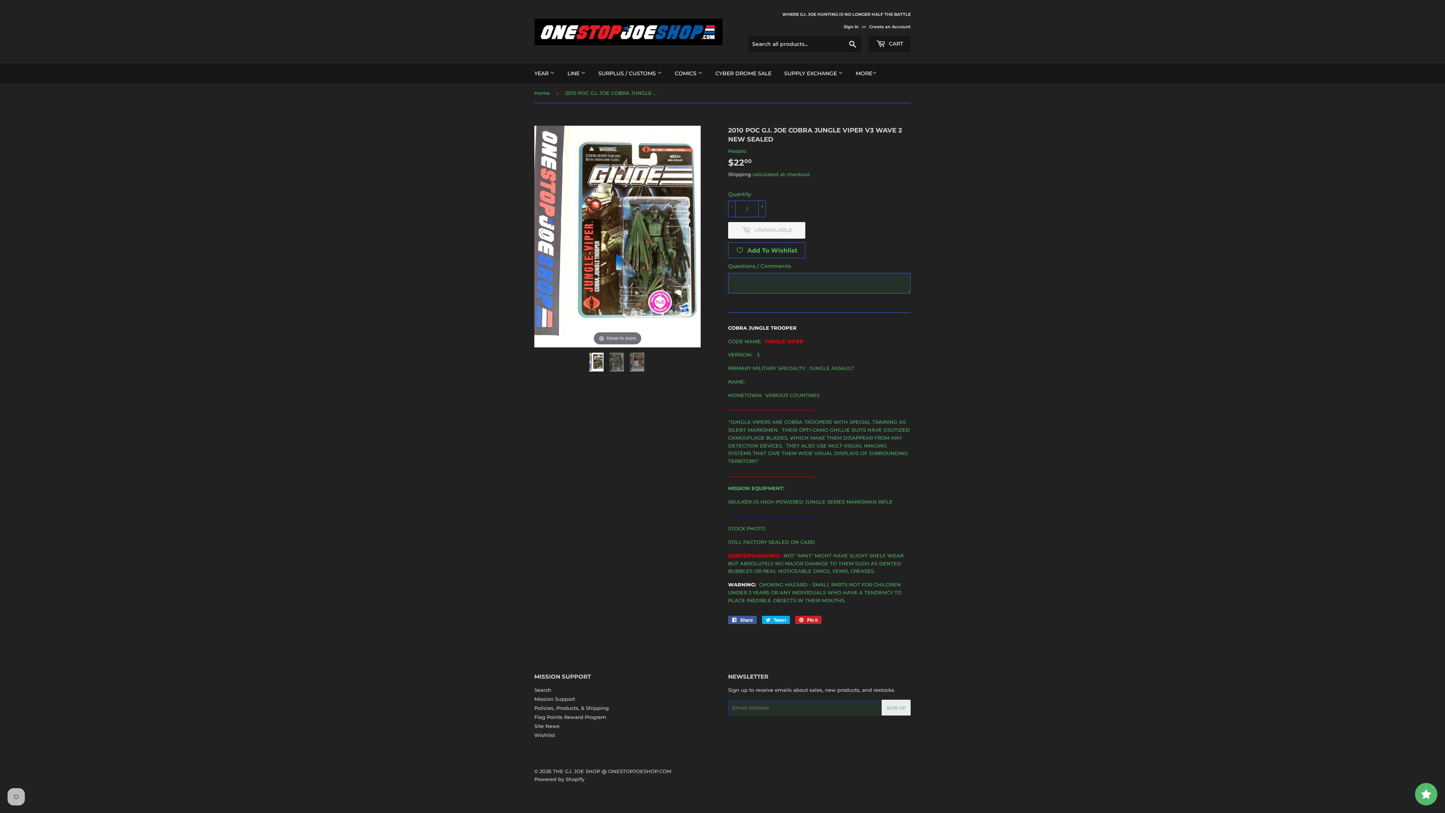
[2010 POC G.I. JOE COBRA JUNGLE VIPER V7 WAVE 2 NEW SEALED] (597, 362)
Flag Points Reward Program (570, 717)
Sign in (851, 26)
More (864, 73)
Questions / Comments (759, 266)
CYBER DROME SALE (743, 73)
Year (542, 73)
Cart (895, 43)
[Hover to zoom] (617, 236)
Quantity (739, 194)
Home (542, 93)
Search (542, 690)
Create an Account (890, 26)
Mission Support (554, 699)
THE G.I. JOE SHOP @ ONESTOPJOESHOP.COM (612, 771)
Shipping (739, 174)
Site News (547, 726)
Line (574, 73)
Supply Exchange (811, 73)
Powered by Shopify (559, 779)
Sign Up (896, 708)
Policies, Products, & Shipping (571, 708)
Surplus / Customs (627, 73)
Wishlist (544, 735)
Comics (686, 73)
